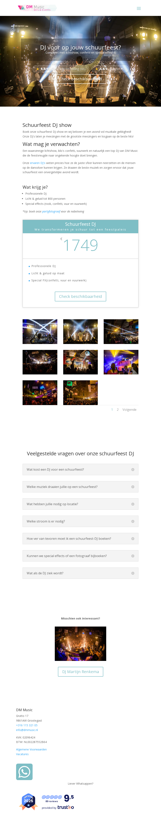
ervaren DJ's (37, 163)
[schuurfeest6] (121, 373)
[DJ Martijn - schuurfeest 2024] (80, 343)
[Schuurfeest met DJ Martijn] (40, 343)
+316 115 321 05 (27, 725)
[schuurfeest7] (40, 404)
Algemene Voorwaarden (31, 749)
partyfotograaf (51, 211)
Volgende (129, 409)
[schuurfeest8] (80, 404)
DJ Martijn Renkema (80, 671)
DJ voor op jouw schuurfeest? (80, 47)
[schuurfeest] (121, 343)
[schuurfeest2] (40, 373)
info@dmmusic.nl (27, 730)
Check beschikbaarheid (80, 78)
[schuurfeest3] (80, 373)
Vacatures (22, 754)
